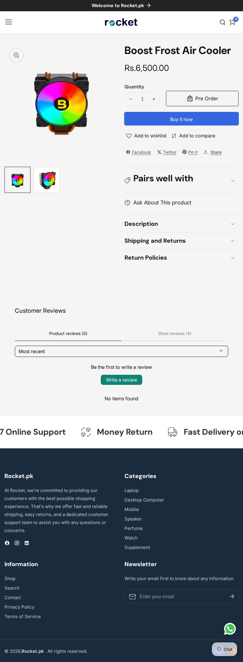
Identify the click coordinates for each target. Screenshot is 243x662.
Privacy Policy (19, 607)
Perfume (133, 528)
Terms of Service (22, 616)
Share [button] (216, 152)
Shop (9, 578)
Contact (12, 597)
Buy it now (181, 119)
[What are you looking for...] (223, 22)
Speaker (133, 519)
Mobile (131, 509)
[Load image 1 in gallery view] (17, 180)
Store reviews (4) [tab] (174, 333)
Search (12, 588)
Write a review (121, 380)
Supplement (137, 547)
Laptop (131, 490)
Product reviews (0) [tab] (68, 333)
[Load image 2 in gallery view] (46, 180)
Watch (131, 538)
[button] (181, 180)
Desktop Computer (144, 500)
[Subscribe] (232, 597)
